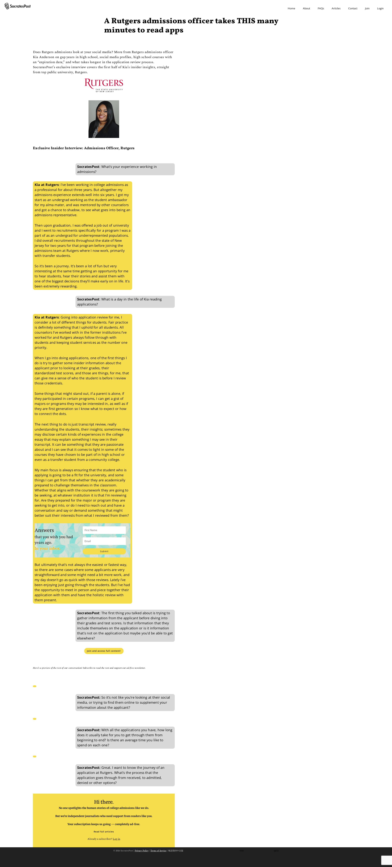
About (306, 8)
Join (367, 8)
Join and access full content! (104, 650)
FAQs (321, 8)
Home (291, 8)
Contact (352, 8)
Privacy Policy (142, 850)
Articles (336, 8)
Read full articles (104, 831)
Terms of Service (158, 850)
